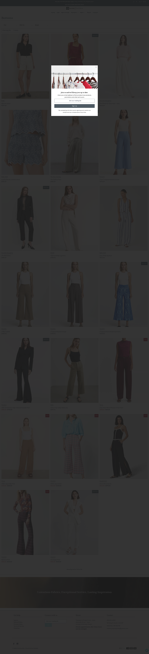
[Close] (96, 67)
